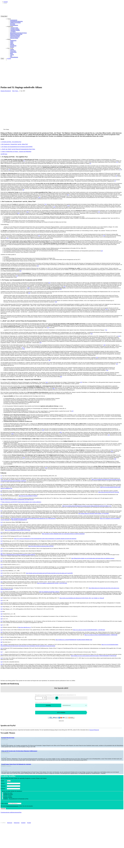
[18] (104, 235)
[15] (99, 211)
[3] (90, 163)
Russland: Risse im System (7, 737)
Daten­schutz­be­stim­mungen (12, 806)
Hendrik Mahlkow (5, 752)
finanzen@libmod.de (94, 729)
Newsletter (12, 24)
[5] (120, 169)
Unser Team (13, 50)
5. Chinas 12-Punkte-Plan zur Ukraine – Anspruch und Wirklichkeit (16, 151)
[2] (117, 162)
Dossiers (12, 47)
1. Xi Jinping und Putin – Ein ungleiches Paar (11, 141)
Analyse (3, 738)
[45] (81, 382)
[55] (46, 467)
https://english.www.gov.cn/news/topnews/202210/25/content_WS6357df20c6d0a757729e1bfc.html (93, 655)
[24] (49, 282)
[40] (49, 360)
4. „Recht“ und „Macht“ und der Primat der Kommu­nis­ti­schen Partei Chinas (18, 149)
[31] (48, 327)
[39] (97, 357)
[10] (39, 197)
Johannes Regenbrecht (6, 90)
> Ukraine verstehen (14, 29)
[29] (56, 301)
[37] (23, 347)
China (2, 812)
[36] (104, 345)
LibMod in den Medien (15, 22)
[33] (91, 333)
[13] (54, 206)
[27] (61, 289)
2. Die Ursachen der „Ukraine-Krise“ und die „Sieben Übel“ (14, 144)
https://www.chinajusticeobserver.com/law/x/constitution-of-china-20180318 (18, 554)
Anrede (4, 780)
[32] (106, 330)
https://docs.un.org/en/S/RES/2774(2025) (28, 495)
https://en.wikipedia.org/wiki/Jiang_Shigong (49, 591)
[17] (39, 235)
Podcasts (12, 44)
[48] (43, 430)
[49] (61, 432)
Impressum (9, 822)
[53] (24, 457)
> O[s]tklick (13, 31)
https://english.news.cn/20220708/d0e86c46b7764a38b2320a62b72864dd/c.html (74, 639)
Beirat (11, 53)
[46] (54, 388)
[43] (61, 376)
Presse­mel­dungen (14, 25)
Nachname (4, 786)
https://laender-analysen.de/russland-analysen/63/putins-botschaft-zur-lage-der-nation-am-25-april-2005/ (49, 573)
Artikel (11, 41)
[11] (45, 204)
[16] (18, 213)
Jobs (11, 56)
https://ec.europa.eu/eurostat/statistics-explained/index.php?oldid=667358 (17, 499)
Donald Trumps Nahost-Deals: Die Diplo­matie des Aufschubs (16, 764)
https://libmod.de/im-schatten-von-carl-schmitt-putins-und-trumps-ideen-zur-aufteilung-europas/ (92, 558)
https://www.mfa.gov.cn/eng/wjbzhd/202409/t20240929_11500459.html (101, 634)
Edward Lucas (4, 739)
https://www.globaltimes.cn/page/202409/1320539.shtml (17, 530)
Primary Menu (4, 16)
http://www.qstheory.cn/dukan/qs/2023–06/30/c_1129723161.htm (52, 583)
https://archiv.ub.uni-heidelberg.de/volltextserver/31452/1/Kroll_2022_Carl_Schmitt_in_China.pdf (82, 598)
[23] (17, 275)
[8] (23, 189)
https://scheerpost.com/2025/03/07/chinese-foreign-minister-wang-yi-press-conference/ (21, 502)
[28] (29, 293)
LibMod (12, 49)
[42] (107, 370)
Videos (11, 43)
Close (2, 58)
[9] (68, 194)
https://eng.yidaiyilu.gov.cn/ (24, 627)
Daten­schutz (16, 822)
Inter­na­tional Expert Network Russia (18, 33)
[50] (12, 433)
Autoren (12, 54)
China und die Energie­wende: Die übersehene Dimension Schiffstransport (19, 751)
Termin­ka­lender (13, 20)
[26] (28, 287)
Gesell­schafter (13, 52)
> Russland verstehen (15, 30)
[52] (112, 451)
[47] (72, 411)
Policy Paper (15, 90)
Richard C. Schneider (6, 765)
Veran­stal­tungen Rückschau (16, 21)
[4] (9, 169)
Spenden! (5, 1)
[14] (27, 211)
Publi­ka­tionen (13, 40)
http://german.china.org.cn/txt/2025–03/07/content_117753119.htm (93, 513)
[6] (116, 176)
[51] (109, 435)
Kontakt (9, 58)
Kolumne (4, 764)
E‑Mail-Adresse (4, 803)
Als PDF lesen (4, 154)
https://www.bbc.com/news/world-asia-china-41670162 (40, 546)
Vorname (4, 783)
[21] (38, 265)
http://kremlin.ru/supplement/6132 (19, 519)
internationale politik (8, 812)
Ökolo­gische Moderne (15, 35)
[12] (68, 205)
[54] (115, 459)
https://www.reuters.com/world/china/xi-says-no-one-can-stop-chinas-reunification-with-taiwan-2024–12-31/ (86, 505)
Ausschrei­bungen (14, 57)
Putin (20, 812)
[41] (117, 364)
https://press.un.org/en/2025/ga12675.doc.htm (108, 492)
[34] (119, 336)
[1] (24, 160)
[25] (64, 286)
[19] (7, 238)
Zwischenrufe (13, 45)
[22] (20, 270)
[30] (106, 309)
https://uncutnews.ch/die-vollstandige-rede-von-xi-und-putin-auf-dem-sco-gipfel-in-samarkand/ (63, 533)
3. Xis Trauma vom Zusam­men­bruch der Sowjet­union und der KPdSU (17, 146)
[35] (40, 342)
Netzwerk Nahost (14, 38)
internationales (16, 812)
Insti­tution (4, 788)
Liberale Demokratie (14, 36)
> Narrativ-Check (14, 27)
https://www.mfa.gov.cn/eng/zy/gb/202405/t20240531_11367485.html (89, 629)
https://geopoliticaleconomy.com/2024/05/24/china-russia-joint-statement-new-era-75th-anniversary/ (33, 518)
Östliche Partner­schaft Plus (16, 34)
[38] (24, 348)
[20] (102, 250)
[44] (47, 382)
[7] (115, 181)
